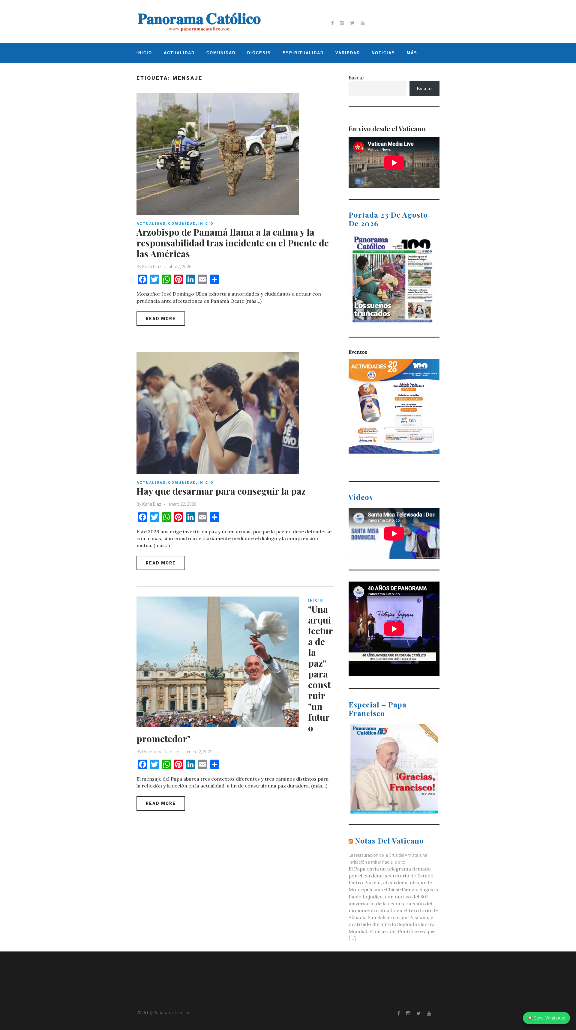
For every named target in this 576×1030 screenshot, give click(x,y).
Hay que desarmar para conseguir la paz (221, 491)
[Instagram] (342, 22)
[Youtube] (362, 22)
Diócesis (259, 53)
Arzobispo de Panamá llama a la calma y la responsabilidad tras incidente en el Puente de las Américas (232, 243)
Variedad (347, 53)
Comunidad (221, 53)
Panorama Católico (160, 751)
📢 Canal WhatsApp (546, 1018)
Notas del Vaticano (389, 840)
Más (412, 53)
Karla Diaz (151, 266)
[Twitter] (352, 22)
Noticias (383, 53)
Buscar (356, 78)
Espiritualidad (303, 53)
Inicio (144, 53)
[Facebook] (332, 22)
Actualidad (179, 53)
